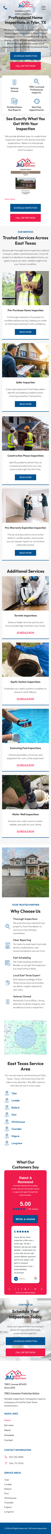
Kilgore (15, 1136)
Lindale (15, 1100)
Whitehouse (18, 1121)
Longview (16, 1143)
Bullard (15, 1107)
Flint (13, 1114)
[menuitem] (25, 1421)
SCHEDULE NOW (25, 632)
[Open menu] (44, 8)
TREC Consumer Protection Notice (21, 1393)
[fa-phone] (5, 9)
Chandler (16, 1129)
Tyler (14, 1093)
